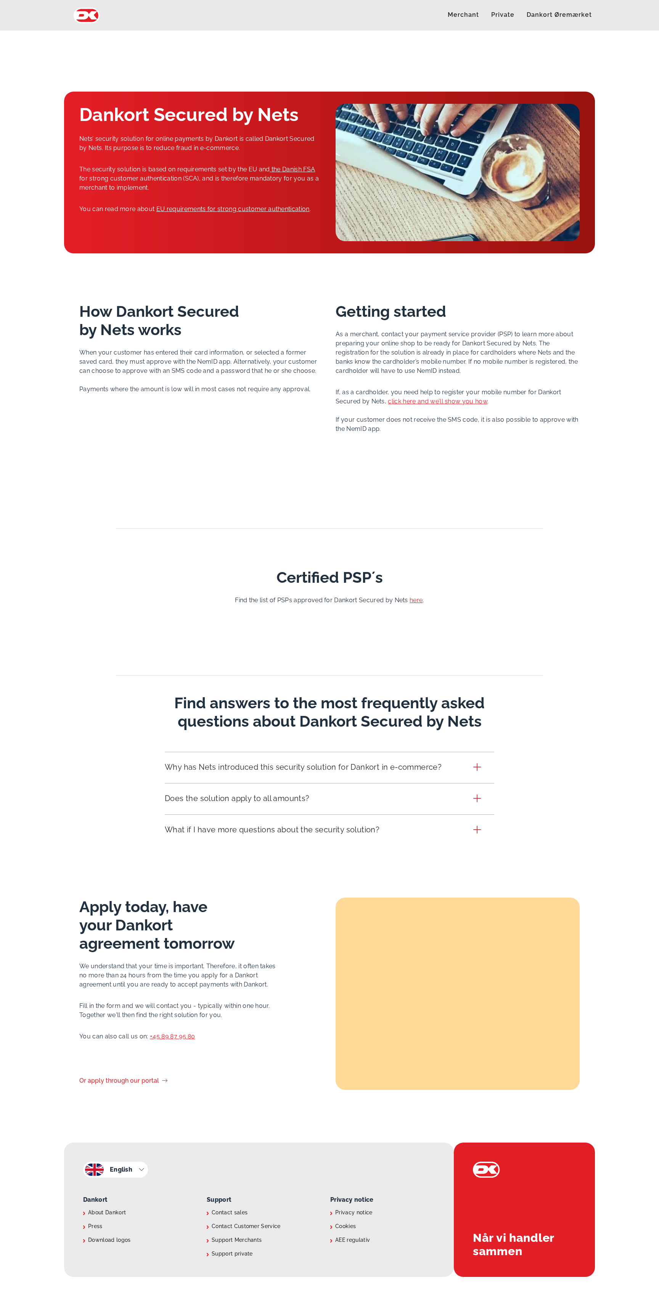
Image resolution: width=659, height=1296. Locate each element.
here (416, 600)
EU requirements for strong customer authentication (233, 209)
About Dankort (107, 1212)
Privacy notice (353, 1212)
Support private (232, 1254)
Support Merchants (237, 1240)
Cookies (345, 1226)
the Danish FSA (292, 169)
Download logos (109, 1240)
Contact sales (230, 1212)
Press (95, 1226)
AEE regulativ (352, 1240)
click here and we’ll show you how (437, 401)
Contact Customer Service (246, 1226)
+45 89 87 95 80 (172, 1036)
